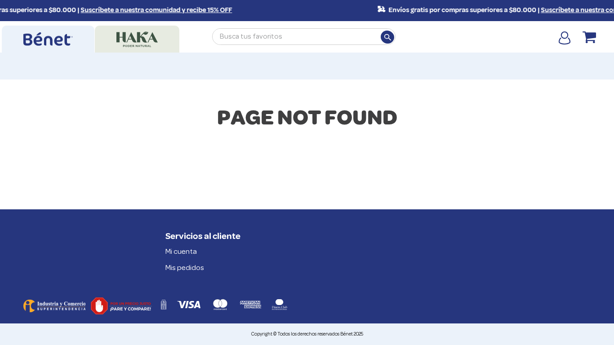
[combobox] (304, 36)
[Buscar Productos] (387, 37)
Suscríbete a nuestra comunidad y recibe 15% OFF (153, 10)
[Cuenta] (565, 37)
